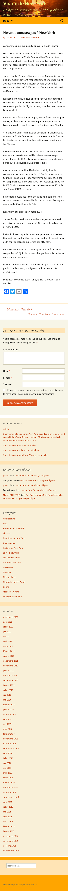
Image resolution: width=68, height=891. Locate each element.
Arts (5, 523)
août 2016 (7, 753)
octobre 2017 (9, 714)
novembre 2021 (10, 665)
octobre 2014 (9, 845)
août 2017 (7, 719)
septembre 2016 (11, 748)
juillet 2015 (8, 806)
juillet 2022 (8, 626)
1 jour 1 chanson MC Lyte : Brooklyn (19, 445)
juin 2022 (7, 631)
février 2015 (9, 826)
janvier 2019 (8, 685)
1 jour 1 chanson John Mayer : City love (21, 450)
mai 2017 (7, 724)
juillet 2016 (8, 758)
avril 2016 (7, 772)
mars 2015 (8, 821)
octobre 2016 (9, 743)
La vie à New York (31, 37)
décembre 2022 (10, 617)
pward (6, 475)
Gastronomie (9, 543)
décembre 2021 (10, 660)
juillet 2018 (8, 690)
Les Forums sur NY (11, 557)
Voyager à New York (12, 596)
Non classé (8, 567)
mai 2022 (7, 636)
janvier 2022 (8, 656)
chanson (7, 533)
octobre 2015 (9, 792)
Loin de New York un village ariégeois (32, 475)
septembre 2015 (11, 797)
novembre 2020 (10, 680)
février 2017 (9, 733)
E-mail (7, 377)
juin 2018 (7, 694)
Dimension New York (17, 309)
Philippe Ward (9, 577)
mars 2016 (8, 777)
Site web (7, 384)
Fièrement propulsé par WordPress (20, 884)
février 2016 (9, 782)
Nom (6, 371)
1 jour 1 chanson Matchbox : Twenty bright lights (25, 455)
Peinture (7, 572)
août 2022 (7, 621)
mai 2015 (7, 811)
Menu (6, 20)
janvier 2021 (8, 670)
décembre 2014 (10, 836)
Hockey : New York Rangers (46, 314)
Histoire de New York (13, 547)
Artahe (6, 429)
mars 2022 (8, 646)
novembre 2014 (10, 840)
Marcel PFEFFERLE (11, 495)
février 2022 (9, 651)
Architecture (9, 518)
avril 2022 (7, 641)
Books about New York (13, 528)
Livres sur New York (12, 562)
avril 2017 (7, 729)
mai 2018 (7, 699)
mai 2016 (7, 767)
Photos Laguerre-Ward (14, 582)
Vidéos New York (11, 591)
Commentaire (11, 349)
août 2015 (7, 802)
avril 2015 (7, 816)
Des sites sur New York (14, 538)
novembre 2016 (10, 738)
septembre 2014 (11, 850)
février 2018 (9, 704)
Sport (6, 586)
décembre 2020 (10, 675)
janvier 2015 (8, 831)
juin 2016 (7, 763)
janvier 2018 (8, 709)
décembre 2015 (10, 787)
